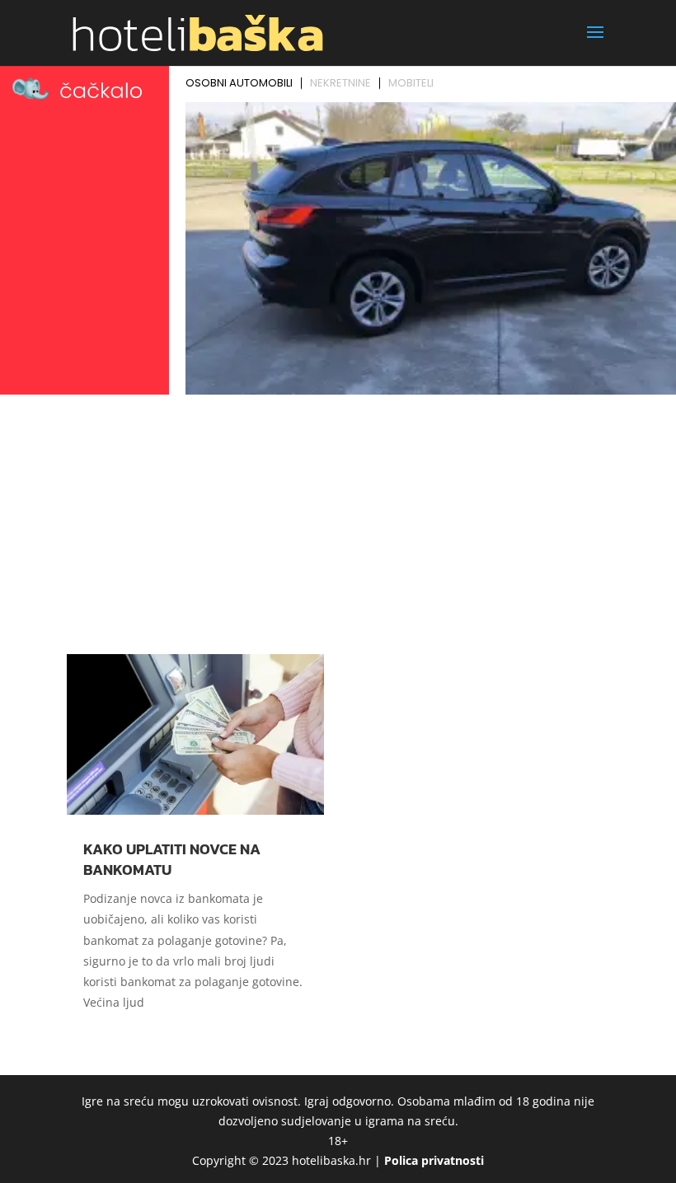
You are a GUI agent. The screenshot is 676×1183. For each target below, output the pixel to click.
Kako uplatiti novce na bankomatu (172, 859)
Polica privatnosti (434, 1160)
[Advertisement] (338, 524)
